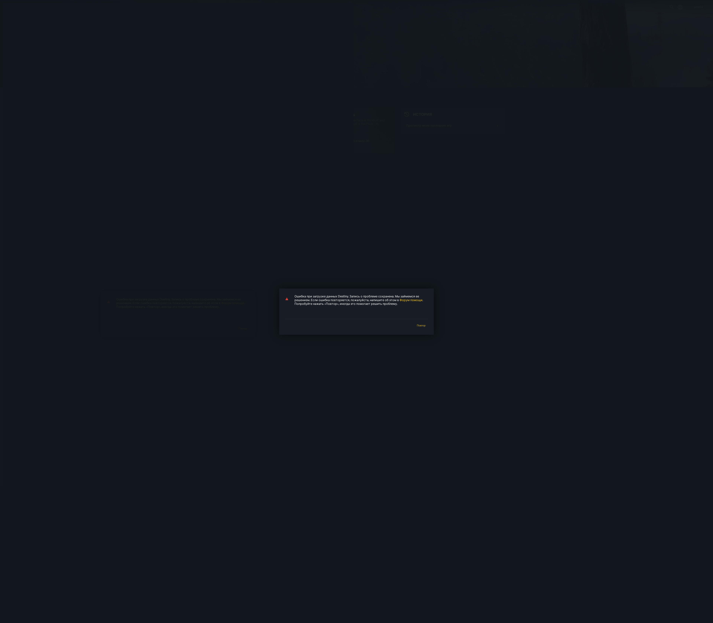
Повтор (421, 325)
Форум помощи (411, 300)
